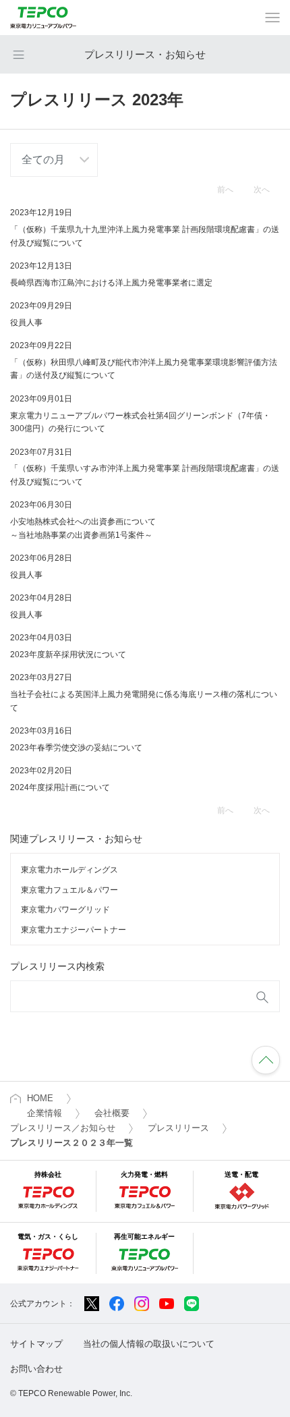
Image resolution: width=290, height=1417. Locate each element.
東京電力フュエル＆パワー (69, 890)
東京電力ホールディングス (69, 869)
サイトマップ (36, 1344)
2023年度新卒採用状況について (68, 654)
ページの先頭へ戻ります (266, 1060)
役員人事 (26, 322)
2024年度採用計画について (60, 787)
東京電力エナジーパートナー (73, 930)
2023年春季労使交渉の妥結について (76, 747)
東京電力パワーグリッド (65, 909)
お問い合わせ (36, 1369)
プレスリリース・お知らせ (145, 54)
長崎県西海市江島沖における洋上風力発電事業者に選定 (111, 282)
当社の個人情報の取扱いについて (148, 1344)
